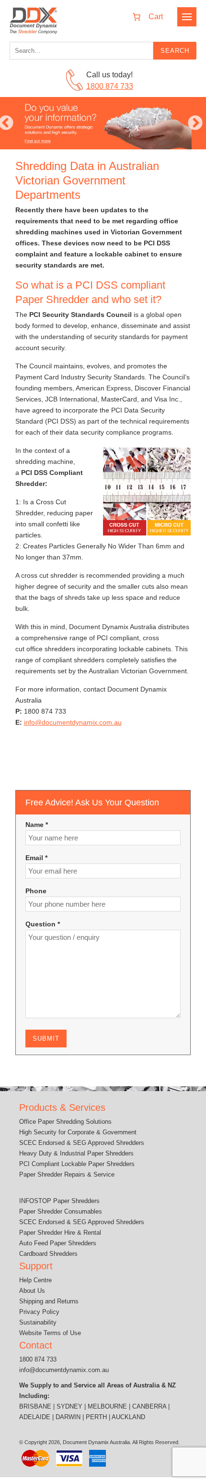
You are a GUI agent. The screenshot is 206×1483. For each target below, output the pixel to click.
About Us (32, 1290)
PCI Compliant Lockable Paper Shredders (77, 1163)
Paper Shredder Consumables (60, 1211)
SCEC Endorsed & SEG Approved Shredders (81, 1142)
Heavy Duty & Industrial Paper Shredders (76, 1153)
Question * (42, 924)
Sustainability (38, 1322)
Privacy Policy (39, 1311)
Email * (36, 858)
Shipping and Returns (49, 1301)
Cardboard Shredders (48, 1253)
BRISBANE (35, 1406)
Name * (36, 824)
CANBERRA (149, 1406)
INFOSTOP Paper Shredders (59, 1200)
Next (195, 123)
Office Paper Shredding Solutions (65, 1121)
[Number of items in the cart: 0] (145, 16)
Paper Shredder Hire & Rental (60, 1232)
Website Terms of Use (50, 1333)
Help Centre (35, 1280)
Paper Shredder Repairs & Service (66, 1174)
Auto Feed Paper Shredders (57, 1243)
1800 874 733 (109, 86)
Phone (35, 891)
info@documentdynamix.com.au (73, 722)
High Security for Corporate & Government (78, 1132)
